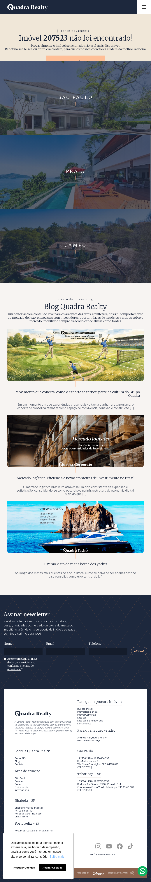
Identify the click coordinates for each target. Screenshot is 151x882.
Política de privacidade (102, 854)
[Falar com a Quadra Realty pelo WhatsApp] (142, 871)
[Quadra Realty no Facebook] (120, 846)
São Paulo (20, 778)
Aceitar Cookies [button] (52, 867)
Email (50, 643)
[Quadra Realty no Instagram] (98, 846)
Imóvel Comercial (86, 714)
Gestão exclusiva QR (89, 740)
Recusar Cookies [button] (24, 867)
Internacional (22, 790)
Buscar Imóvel (85, 708)
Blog (17, 761)
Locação (82, 717)
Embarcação (22, 787)
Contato (19, 764)
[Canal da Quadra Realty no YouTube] (109, 846)
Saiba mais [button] (57, 856)
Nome (8, 643)
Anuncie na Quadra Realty (92, 737)
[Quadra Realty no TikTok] (130, 846)
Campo (19, 781)
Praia (18, 784)
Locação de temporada (90, 720)
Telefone (95, 643)
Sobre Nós (21, 758)
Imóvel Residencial (87, 711)
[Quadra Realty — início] (70, 7)
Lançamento (84, 723)
